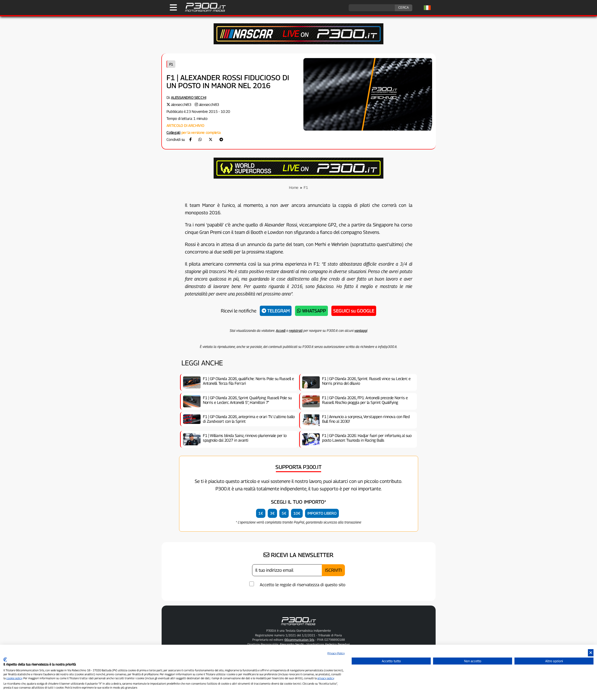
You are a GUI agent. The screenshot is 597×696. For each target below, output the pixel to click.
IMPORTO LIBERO (322, 513)
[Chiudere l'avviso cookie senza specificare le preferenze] (591, 652)
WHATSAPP (313, 311)
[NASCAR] (298, 43)
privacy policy (325, 678)
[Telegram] (221, 139)
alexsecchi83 (181, 104)
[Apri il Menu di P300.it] (173, 7)
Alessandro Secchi (188, 97)
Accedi (280, 330)
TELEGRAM (278, 311)
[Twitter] (210, 139)
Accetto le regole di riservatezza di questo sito (302, 584)
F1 (171, 64)
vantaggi (360, 330)
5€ (284, 513)
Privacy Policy (336, 653)
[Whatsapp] (200, 139)
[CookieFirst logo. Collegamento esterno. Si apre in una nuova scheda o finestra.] (5, 660)
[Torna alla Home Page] (203, 11)
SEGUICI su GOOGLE (353, 311)
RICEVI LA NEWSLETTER (301, 554)
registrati (295, 330)
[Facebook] (190, 139)
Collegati (173, 132)
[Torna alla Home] (298, 626)
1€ (260, 513)
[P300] (298, 177)
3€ (272, 513)
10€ (296, 513)
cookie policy (14, 678)
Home (293, 187)
